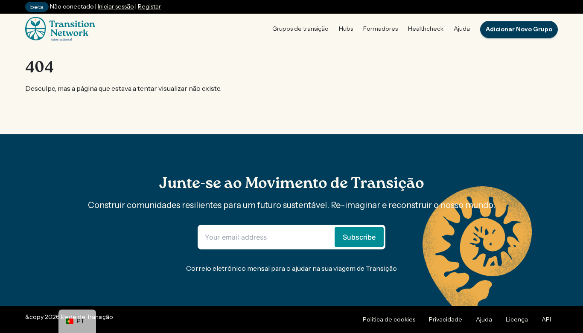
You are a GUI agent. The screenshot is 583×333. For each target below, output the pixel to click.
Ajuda (462, 28)
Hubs (346, 28)
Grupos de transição (300, 28)
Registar (149, 6)
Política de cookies (389, 319)
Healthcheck (425, 28)
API (546, 319)
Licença (517, 319)
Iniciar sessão (116, 6)
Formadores (380, 28)
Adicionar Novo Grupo (519, 29)
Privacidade (445, 319)
